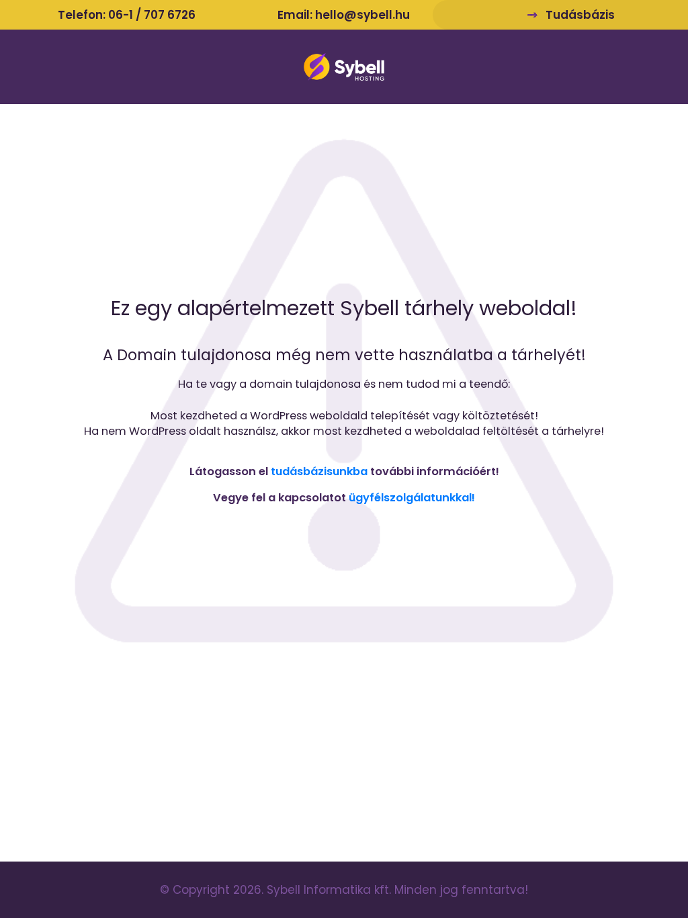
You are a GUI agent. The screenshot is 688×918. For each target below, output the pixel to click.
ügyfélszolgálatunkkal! (412, 497)
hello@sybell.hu (362, 15)
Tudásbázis (580, 15)
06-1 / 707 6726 (152, 15)
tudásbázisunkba (319, 471)
